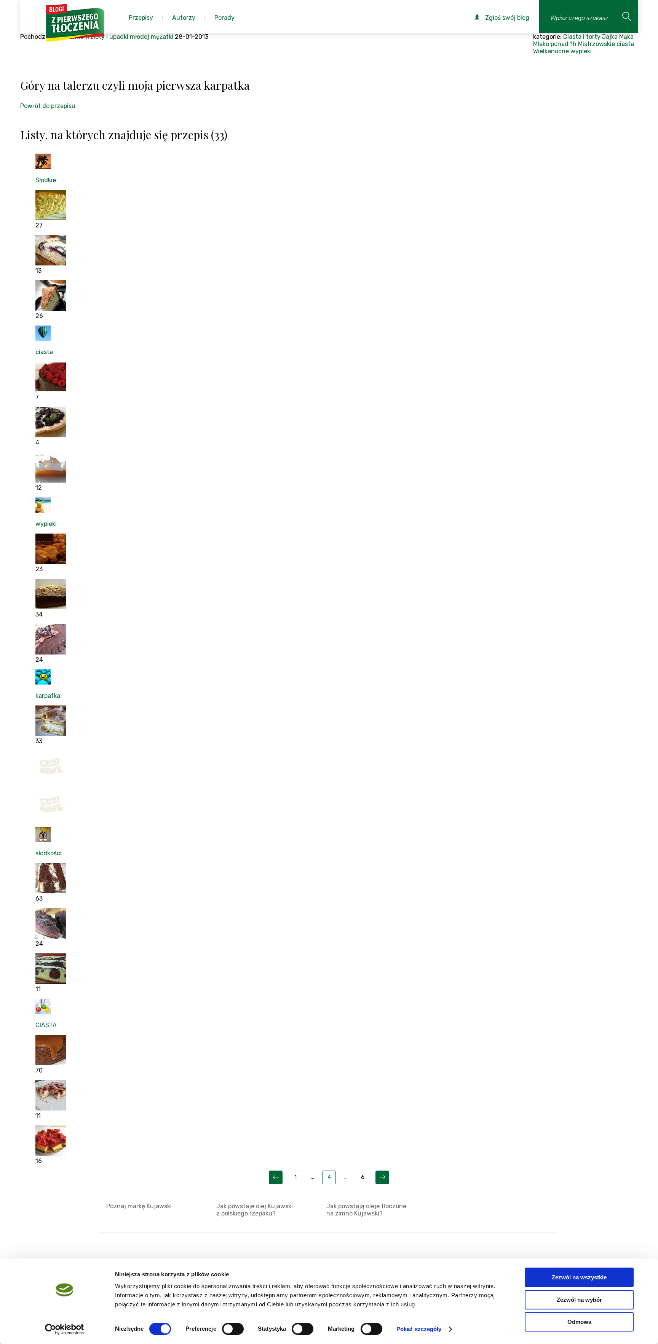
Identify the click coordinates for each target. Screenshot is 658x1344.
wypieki (46, 523)
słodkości (48, 853)
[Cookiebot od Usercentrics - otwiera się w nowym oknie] (64, 1329)
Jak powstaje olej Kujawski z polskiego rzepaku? (254, 1210)
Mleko (541, 44)
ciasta (44, 352)
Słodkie (45, 180)
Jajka (610, 36)
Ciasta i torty (582, 36)
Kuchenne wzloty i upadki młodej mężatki (114, 36)
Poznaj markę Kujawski (139, 1206)
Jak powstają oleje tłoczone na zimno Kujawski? (366, 1210)
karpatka (47, 695)
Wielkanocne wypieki (562, 51)
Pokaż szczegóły (419, 1329)
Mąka (626, 36)
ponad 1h (564, 44)
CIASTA (46, 1025)
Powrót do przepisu (47, 106)
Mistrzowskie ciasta (606, 44)
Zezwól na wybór (579, 1299)
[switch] (233, 1329)
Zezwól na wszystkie (579, 1277)
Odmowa (579, 1322)
